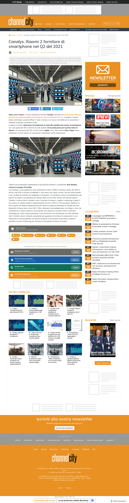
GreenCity (66, 440)
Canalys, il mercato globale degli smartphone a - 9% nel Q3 (35, 311)
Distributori (60, 24)
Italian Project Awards (95, 2)
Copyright (75, 449)
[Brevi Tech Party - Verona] (102, 121)
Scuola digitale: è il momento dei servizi (101, 173)
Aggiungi (75, 260)
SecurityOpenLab (56, 2)
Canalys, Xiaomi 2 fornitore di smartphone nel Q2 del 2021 (73, 311)
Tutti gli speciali (114, 96)
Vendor (48, 24)
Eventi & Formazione (77, 24)
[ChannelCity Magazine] (102, 340)
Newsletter (115, 29)
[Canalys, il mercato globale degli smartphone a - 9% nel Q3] (36, 301)
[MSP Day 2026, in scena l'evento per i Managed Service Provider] (102, 137)
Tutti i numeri (114, 320)
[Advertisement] (64, 407)
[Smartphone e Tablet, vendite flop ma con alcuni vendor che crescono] (55, 349)
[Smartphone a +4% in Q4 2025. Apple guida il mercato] (74, 325)
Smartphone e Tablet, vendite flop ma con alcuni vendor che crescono (54, 359)
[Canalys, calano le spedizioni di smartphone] (17, 325)
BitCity (17, 440)
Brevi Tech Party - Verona (96, 126)
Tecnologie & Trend (60, 29)
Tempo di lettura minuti (49, 52)
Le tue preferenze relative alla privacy (73, 500)
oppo (72, 235)
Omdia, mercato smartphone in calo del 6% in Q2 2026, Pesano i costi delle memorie (54, 336)
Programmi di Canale (27, 29)
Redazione (65, 449)
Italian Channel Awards (74, 2)
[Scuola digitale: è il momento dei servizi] (102, 168)
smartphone (28, 235)
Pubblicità (85, 449)
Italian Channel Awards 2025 (97, 29)
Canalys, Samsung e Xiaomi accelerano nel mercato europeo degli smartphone (15, 360)
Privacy (68, 488)
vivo (16, 239)
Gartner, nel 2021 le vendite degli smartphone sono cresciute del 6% (35, 335)
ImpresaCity (42, 2)
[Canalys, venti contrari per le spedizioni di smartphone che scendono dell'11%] (55, 301)
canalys (52, 235)
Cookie (60, 488)
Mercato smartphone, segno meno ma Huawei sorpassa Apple (35, 359)
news (20, 35)
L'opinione (13, 29)
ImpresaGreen (79, 440)
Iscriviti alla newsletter (64, 428)
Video (40, 29)
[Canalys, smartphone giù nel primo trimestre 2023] (17, 301)
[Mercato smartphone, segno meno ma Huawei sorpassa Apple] (36, 349)
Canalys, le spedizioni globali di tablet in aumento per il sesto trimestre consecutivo (73, 360)
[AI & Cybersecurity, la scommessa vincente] (102, 106)
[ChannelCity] (21, 22)
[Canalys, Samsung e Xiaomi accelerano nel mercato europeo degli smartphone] (17, 349)
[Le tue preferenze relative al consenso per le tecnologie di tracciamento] (118, 501)
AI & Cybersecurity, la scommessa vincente (102, 111)
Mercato (92, 24)
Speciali (43, 449)
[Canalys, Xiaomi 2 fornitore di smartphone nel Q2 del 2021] (74, 301)
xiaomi (63, 235)
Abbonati (75, 275)
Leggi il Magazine (102, 363)
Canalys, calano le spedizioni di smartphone (16, 334)
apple (17, 235)
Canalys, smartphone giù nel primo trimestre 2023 (16, 310)
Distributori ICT (75, 29)
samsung (41, 235)
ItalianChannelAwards (95, 440)
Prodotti (47, 29)
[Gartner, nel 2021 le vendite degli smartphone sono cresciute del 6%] (36, 325)
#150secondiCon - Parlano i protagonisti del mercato (101, 156)
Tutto (118, 212)
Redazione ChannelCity (19, 52)
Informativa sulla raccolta (45, 500)
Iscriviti (75, 252)
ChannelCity (29, 2)
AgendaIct (110, 440)
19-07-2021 (34, 52)
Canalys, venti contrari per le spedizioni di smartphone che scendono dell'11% (54, 312)
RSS (94, 449)
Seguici (75, 267)
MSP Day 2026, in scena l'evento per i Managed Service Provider (100, 141)
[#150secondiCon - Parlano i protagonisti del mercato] (102, 153)
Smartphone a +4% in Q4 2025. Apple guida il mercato (72, 335)
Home (40, 24)
